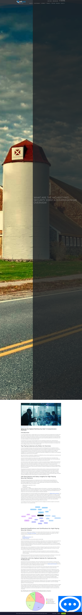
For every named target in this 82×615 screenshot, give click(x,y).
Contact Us (62, 3)
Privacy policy (54, 613)
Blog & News (58, 3)
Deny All (59, 613)
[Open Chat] (70, 605)
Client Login (49, 1)
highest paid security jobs (54, 493)
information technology (31, 533)
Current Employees (37, 3)
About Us (30, 3)
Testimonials (53, 3)
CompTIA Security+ (26, 538)
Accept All (63, 613)
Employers (48, 3)
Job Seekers (43, 3)
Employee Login (56, 1)
